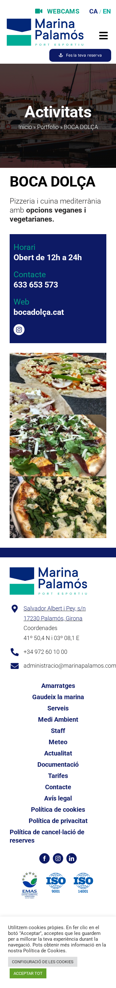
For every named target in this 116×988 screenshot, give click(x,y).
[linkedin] (71, 858)
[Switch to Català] (93, 11)
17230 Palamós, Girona (53, 618)
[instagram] (19, 329)
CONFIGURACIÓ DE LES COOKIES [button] (42, 961)
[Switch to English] (106, 11)
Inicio (25, 127)
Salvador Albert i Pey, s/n (55, 608)
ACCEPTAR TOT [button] (28, 973)
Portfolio (48, 127)
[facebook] (44, 858)
